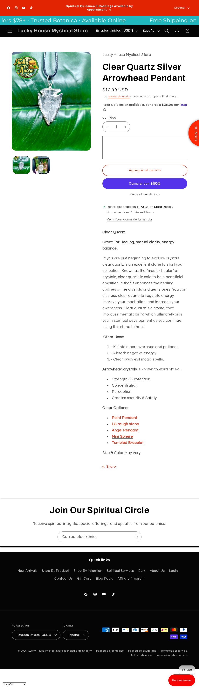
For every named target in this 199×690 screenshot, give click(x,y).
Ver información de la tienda (129, 219)
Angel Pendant (125, 430)
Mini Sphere (122, 436)
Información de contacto (171, 655)
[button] (10, 31)
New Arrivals (27, 571)
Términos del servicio (174, 650)
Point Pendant (124, 418)
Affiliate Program (131, 578)
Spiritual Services (120, 571)
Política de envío (141, 655)
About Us (157, 571)
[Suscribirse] (136, 536)
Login (173, 571)
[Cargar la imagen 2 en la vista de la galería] (41, 165)
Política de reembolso (110, 650)
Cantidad (109, 117)
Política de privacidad (142, 650)
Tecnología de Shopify (78, 650)
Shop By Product (55, 571)
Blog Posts (104, 578)
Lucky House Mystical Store (45, 650)
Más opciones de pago (145, 194)
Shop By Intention (87, 571)
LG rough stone (125, 424)
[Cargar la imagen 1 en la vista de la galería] (21, 165)
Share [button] (111, 466)
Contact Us (63, 578)
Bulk (141, 571)
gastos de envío (119, 96)
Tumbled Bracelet (128, 443)
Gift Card (84, 578)
